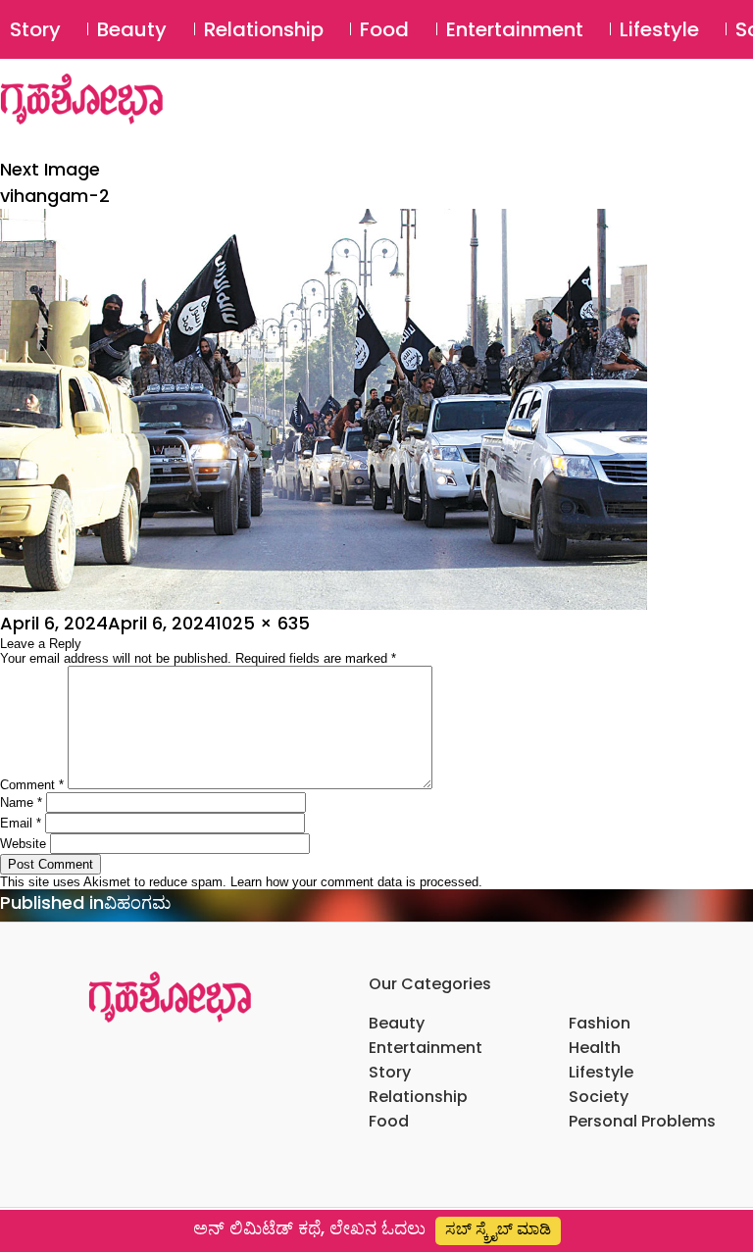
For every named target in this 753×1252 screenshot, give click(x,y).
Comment (32, 784)
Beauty (132, 29)
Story (35, 29)
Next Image (50, 169)
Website (23, 843)
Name (21, 802)
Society (598, 1096)
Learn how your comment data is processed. (356, 882)
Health (595, 1047)
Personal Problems (642, 1121)
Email (20, 823)
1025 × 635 (263, 623)
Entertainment (514, 29)
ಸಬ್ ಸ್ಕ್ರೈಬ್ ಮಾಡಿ (498, 1229)
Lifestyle (659, 29)
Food (384, 29)
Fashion (599, 1023)
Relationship (264, 29)
